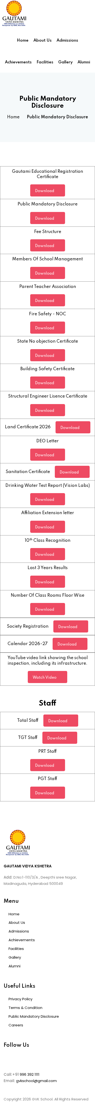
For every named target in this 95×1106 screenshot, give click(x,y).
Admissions (67, 40)
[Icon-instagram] (23, 1059)
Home (22, 40)
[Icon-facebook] (10, 1059)
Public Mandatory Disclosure (34, 1016)
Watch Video (45, 678)
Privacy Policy (20, 998)
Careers (16, 1025)
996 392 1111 (29, 1074)
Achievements (18, 62)
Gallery (65, 62)
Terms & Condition (25, 1007)
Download (44, 191)
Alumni (83, 62)
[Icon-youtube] (36, 1059)
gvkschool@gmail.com (36, 1080)
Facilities (45, 62)
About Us (42, 40)
